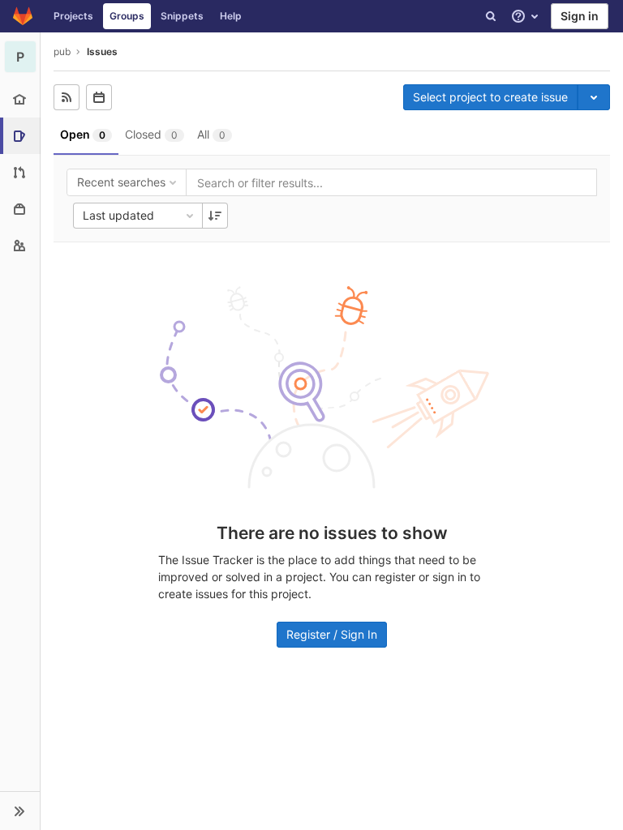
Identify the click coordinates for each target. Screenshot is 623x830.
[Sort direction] (215, 216)
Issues (102, 51)
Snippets (182, 16)
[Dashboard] (22, 16)
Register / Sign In (331, 634)
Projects (73, 16)
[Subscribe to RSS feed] (66, 97)
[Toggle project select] (594, 97)
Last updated (118, 215)
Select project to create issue (490, 97)
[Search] (491, 16)
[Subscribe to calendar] (99, 97)
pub (62, 51)
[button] (20, 810)
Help (231, 16)
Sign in (580, 16)
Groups (127, 16)
